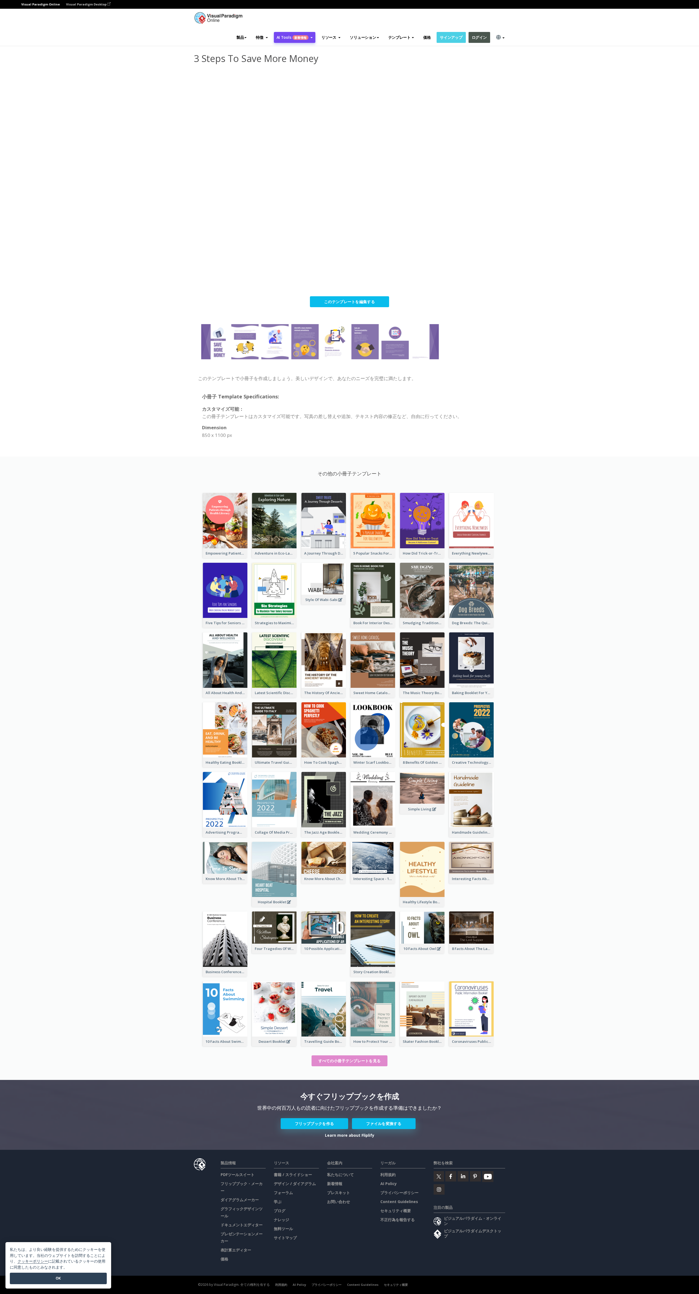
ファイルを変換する (383, 1123)
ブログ (279, 1210)
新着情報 (334, 1183)
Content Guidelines (399, 1201)
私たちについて (340, 1174)
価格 (427, 37)
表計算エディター (236, 1249)
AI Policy (388, 1183)
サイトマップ (285, 1237)
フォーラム (283, 1192)
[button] (262, 37)
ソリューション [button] (363, 37)
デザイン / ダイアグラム (295, 1183)
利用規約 (388, 1174)
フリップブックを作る (314, 1123)
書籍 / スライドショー (293, 1174)
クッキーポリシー (32, 1261)
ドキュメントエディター (242, 1224)
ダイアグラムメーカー (240, 1199)
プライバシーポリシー (399, 1192)
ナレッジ (281, 1219)
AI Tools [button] (292, 37)
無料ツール (283, 1228)
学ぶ (278, 1201)
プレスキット (338, 1192)
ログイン (479, 37)
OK (58, 1278)
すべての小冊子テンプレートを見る (349, 1060)
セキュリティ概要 (395, 1210)
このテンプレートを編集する (349, 301)
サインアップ (451, 37)
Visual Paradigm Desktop (86, 4)
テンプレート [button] (399, 37)
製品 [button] (240, 37)
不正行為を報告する (397, 1219)
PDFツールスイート (237, 1174)
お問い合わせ (338, 1201)
